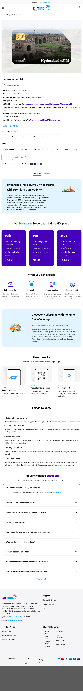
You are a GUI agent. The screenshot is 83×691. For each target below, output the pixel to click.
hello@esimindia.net (15, 620)
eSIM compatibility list (65, 429)
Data (4, 144)
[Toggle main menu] (3, 8)
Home (3, 15)
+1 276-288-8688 (46, 2)
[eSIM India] (41, 7)
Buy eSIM (10, 15)
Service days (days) (10, 131)
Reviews (47, 173)
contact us (61, 465)
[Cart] (80, 7)
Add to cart (20, 157)
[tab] (37, 173)
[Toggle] (76, 487)
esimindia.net (56, 492)
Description (37, 173)
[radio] (5, 136)
